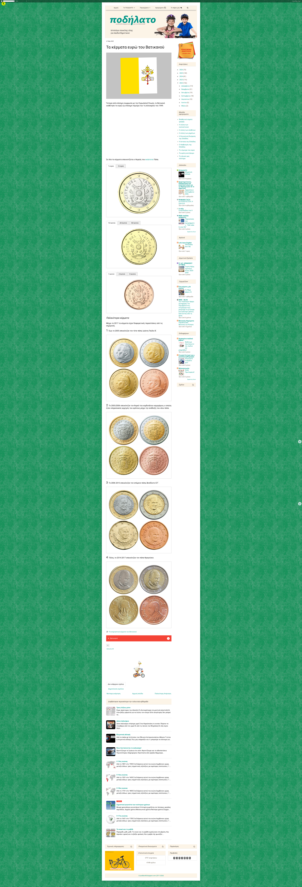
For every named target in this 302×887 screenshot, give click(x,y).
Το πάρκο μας (175, 8)
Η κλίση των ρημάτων (187, 133)
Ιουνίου (184, 102)
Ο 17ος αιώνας (122, 816)
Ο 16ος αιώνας (122, 775)
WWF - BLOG (183, 300)
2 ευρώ (121, 166)
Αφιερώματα (159, 8)
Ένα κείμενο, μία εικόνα (185, 287)
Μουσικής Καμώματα (186, 321)
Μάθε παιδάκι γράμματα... (184, 216)
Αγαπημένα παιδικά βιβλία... (186, 339)
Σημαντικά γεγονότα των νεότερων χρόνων (133, 805)
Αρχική (116, 8)
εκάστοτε (149, 159)
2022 (181, 83)
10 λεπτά (111, 223)
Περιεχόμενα (144, 8)
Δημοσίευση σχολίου (116, 689)
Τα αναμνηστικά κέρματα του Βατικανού (123, 632)
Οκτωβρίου (185, 92)
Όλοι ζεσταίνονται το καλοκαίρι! (128, 748)
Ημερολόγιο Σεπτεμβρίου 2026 (189, 192)
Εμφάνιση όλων (191, 231)
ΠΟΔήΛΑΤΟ (183, 170)
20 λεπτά (123, 223)
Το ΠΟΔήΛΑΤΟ (128, 8)
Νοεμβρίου (185, 89)
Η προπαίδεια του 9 (185, 210)
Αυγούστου (185, 99)
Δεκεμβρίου (185, 86)
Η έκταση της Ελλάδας (187, 142)
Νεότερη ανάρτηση (113, 694)
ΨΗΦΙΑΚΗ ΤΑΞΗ (184, 200)
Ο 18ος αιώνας (122, 788)
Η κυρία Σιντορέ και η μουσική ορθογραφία (186, 356)
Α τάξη (181, 209)
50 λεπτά (134, 223)
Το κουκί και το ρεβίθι (124, 829)
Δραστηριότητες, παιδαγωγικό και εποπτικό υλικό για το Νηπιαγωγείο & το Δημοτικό (186, 185)
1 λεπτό (111, 274)
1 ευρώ (111, 166)
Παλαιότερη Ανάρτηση (163, 694)
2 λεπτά (122, 274)
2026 (181, 70)
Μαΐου (183, 106)
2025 (181, 73)
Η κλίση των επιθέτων (187, 130)
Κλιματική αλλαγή (123, 735)
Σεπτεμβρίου (186, 96)
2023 (181, 80)
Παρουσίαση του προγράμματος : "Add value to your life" (186, 223)
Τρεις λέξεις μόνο (123, 708)
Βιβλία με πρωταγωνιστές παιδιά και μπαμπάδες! (186, 346)
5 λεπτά (132, 274)
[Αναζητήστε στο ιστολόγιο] (187, 7)
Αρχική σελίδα (137, 694)
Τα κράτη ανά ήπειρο (186, 153)
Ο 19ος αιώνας (122, 761)
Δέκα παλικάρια (122, 721)
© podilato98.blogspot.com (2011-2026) (151, 875)
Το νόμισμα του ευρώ (187, 150)
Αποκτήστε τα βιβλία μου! (189, 361)
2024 (181, 76)
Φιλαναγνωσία (184, 368)
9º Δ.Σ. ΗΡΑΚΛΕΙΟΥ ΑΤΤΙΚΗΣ (185, 264)
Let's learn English (185, 243)
